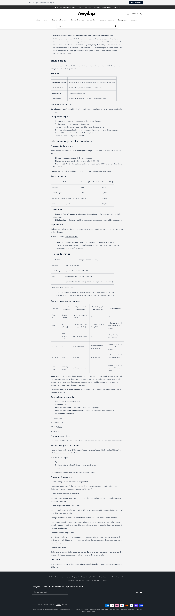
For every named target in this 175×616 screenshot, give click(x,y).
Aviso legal (139, 609)
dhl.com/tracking (59, 501)
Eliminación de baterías (100, 577)
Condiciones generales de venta (99, 609)
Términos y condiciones (76, 580)
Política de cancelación (88, 611)
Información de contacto (127, 609)
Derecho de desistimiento (67, 609)
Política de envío (114, 609)
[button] (43, 20)
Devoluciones (59, 577)
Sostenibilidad (86, 577)
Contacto (104, 580)
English (45, 605)
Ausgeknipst (41, 609)
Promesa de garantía (72, 577)
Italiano (64, 605)
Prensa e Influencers (92, 580)
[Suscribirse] (66, 592)
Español (58, 605)
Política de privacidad (118, 577)
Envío (51, 577)
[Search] (115, 26)
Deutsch (39, 605)
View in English (136, 3)
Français (51, 605)
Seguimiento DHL (71, 236)
